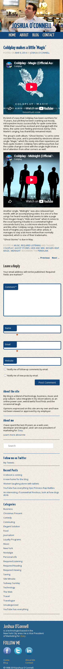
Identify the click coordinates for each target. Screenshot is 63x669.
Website (9, 360)
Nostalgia (8, 552)
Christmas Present (12, 513)
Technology (9, 587)
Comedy (7, 517)
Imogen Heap (52, 248)
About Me (30, 660)
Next (56, 257)
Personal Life (10, 556)
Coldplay (8, 248)
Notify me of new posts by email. (22, 375)
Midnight (16, 250)
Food (5, 530)
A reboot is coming (12, 474)
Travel (6, 596)
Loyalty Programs (12, 539)
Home (12, 35)
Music (17, 245)
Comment (10, 286)
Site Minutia (9, 578)
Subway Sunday (11, 583)
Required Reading (12, 565)
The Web (7, 591)
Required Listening (31, 245)
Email (11, 345)
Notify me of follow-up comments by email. (27, 369)
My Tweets (8, 462)
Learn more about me (14, 434)
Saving (6, 574)
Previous (44, 257)
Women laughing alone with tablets (21, 483)
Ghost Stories (22, 248)
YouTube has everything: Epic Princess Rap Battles (29, 487)
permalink (43, 250)
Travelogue (9, 600)
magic (6, 250)
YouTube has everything (15, 609)
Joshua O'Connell (31, 26)
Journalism (8, 535)
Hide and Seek (38, 248)
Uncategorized (10, 604)
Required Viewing (12, 570)
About (24, 35)
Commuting (9, 522)
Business (8, 508)
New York (8, 548)
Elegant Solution (11, 526)
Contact (48, 35)
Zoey (20, 430)
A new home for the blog (15, 479)
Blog (35, 35)
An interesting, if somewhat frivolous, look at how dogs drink (31, 494)
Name (11, 329)
